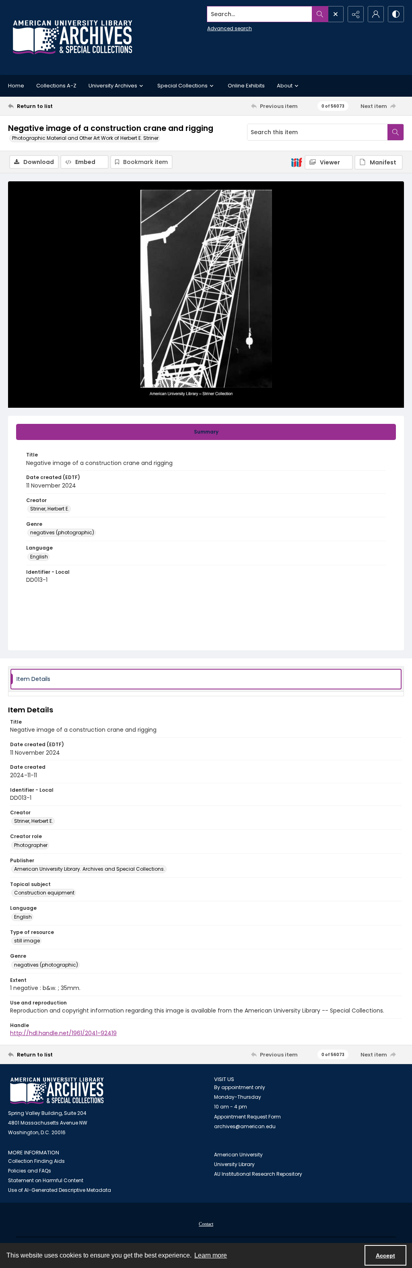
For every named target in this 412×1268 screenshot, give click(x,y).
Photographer (30, 845)
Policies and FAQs (29, 1170)
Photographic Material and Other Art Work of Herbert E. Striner (85, 138)
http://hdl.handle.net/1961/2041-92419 (63, 1033)
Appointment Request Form (247, 1116)
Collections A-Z (56, 85)
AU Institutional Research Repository (258, 1173)
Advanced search (229, 28)
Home (16, 85)
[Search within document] (395, 132)
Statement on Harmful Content (45, 1180)
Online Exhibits (246, 85)
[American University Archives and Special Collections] (57, 1091)
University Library (234, 1164)
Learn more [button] (210, 1255)
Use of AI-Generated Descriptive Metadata (59, 1190)
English (39, 556)
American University (238, 1154)
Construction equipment (44, 892)
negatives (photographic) (62, 532)
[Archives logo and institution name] (72, 37)
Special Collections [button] (182, 85)
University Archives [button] (113, 85)
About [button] (285, 85)
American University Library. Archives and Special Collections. (89, 868)
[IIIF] (296, 162)
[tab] (206, 432)
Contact (206, 1224)
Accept (385, 1255)
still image (27, 940)
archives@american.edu (245, 1126)
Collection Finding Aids (36, 1161)
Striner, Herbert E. (49, 508)
